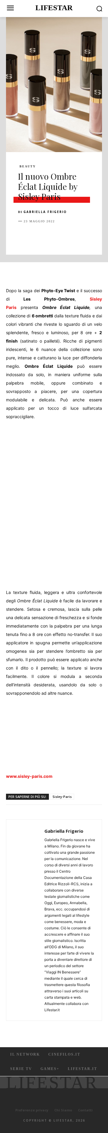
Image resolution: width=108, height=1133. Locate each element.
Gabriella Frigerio (45, 212)
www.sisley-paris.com (29, 776)
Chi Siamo (63, 1110)
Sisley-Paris (62, 796)
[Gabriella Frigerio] (27, 920)
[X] (38, 236)
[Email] (93, 236)
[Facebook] (24, 236)
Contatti (85, 1110)
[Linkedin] (79, 236)
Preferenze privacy (31, 1110)
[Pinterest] (52, 236)
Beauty (28, 166)
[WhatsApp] (65, 236)
